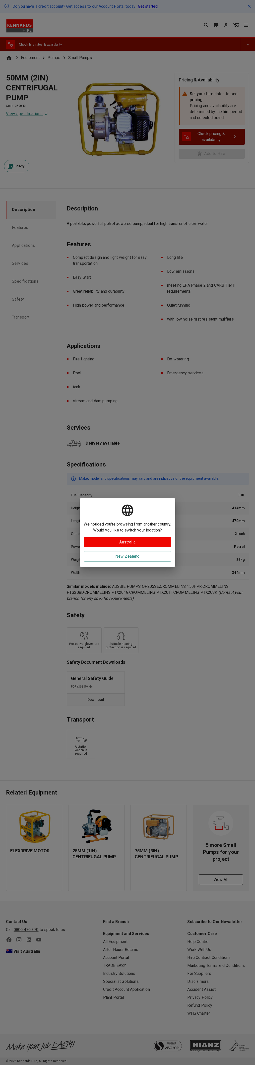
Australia (127, 542)
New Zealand (127, 556)
